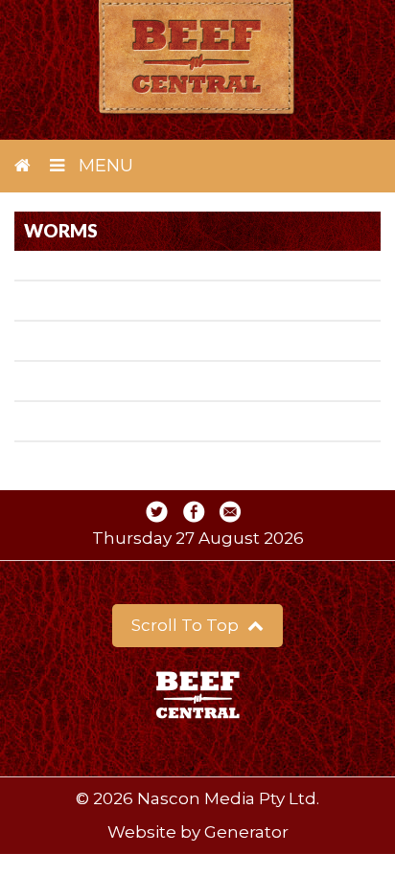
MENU (103, 165)
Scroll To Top (187, 625)
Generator (246, 832)
